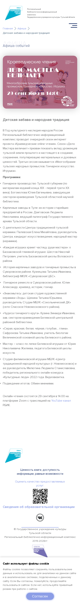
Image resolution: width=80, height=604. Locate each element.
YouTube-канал (61, 401)
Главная (8, 28)
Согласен (40, 596)
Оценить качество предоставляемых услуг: (40, 483)
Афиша (21, 28)
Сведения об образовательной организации (39, 507)
